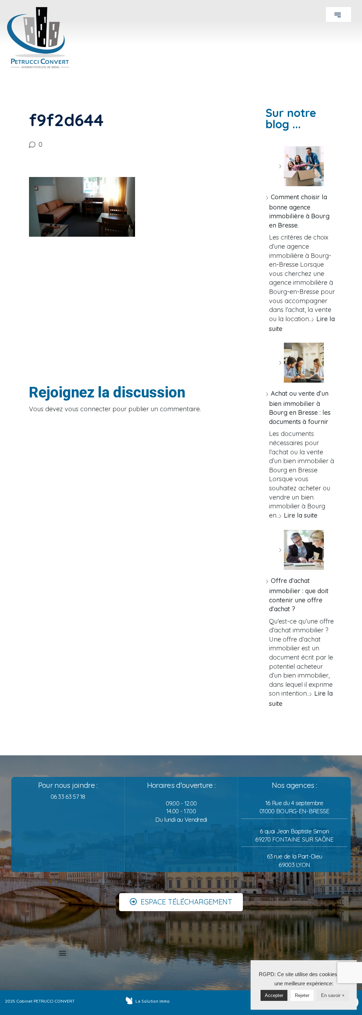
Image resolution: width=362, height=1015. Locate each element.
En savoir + (333, 995)
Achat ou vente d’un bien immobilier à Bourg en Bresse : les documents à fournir (300, 407)
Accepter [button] (274, 995)
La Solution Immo (152, 1001)
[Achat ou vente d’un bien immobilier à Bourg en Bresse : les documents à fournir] (301, 363)
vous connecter (88, 409)
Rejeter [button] (302, 995)
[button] (338, 14)
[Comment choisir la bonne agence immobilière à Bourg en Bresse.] (301, 166)
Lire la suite (300, 515)
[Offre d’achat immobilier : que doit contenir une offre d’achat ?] (301, 550)
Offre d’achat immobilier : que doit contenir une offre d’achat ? (298, 595)
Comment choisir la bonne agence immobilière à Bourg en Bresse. (299, 211)
